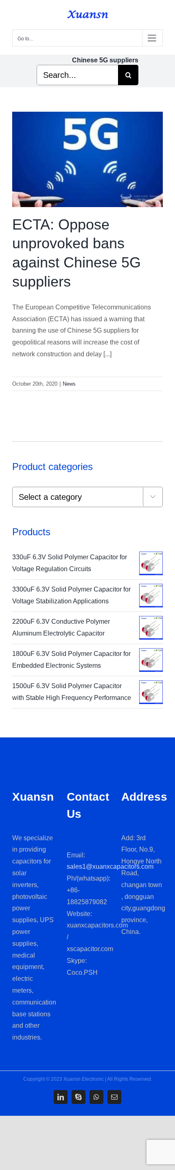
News (69, 384)
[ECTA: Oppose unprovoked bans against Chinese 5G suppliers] (87, 159)
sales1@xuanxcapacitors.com (110, 866)
